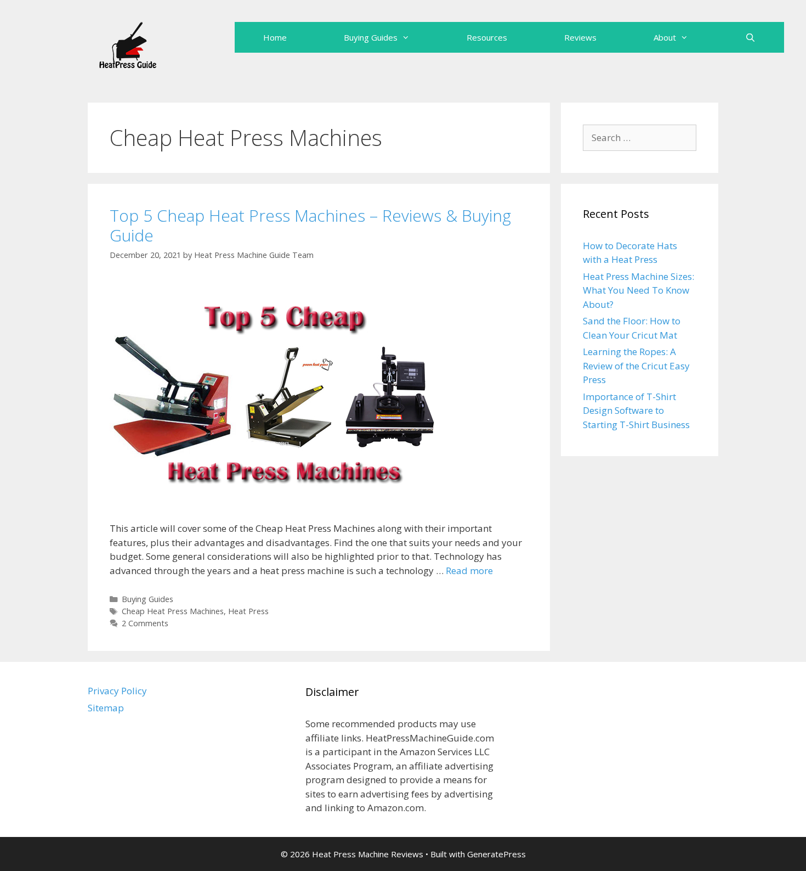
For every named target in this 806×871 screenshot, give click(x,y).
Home (275, 37)
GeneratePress (496, 853)
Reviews (580, 37)
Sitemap (106, 707)
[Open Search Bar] (750, 37)
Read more (469, 570)
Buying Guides (371, 37)
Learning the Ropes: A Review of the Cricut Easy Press (636, 365)
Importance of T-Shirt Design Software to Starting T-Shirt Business (636, 410)
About (665, 37)
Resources (487, 37)
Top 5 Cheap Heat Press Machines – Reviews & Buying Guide (310, 225)
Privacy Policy (117, 690)
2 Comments (145, 623)
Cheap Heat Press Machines (173, 611)
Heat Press (248, 611)
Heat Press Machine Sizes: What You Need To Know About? (638, 290)
